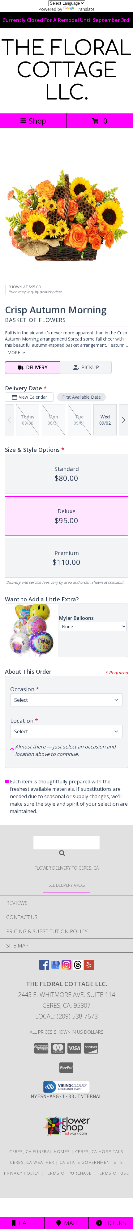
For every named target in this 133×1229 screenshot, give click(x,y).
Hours (114, 1223)
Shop (37, 121)
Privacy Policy (22, 1173)
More (13, 352)
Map (69, 1223)
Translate (85, 9)
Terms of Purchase (68, 1173)
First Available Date (81, 397)
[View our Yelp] (89, 967)
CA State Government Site (91, 1162)
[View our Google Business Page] (55, 967)
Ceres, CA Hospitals (99, 1151)
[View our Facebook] (44, 967)
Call (24, 1223)
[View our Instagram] (66, 967)
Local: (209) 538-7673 (66, 1016)
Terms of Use (113, 1173)
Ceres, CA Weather (32, 1162)
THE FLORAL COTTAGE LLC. (66, 70)
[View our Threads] (78, 967)
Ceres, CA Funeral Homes (39, 1151)
